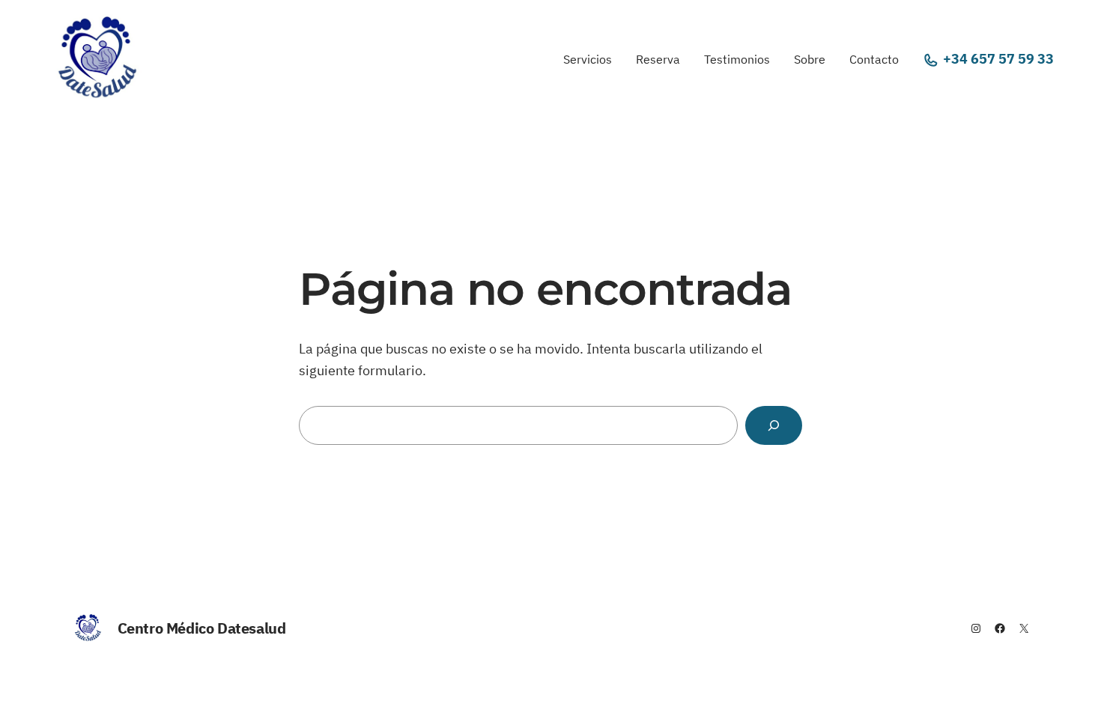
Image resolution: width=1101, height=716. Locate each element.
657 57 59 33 (1012, 58)
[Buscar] (773, 425)
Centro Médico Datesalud (202, 628)
